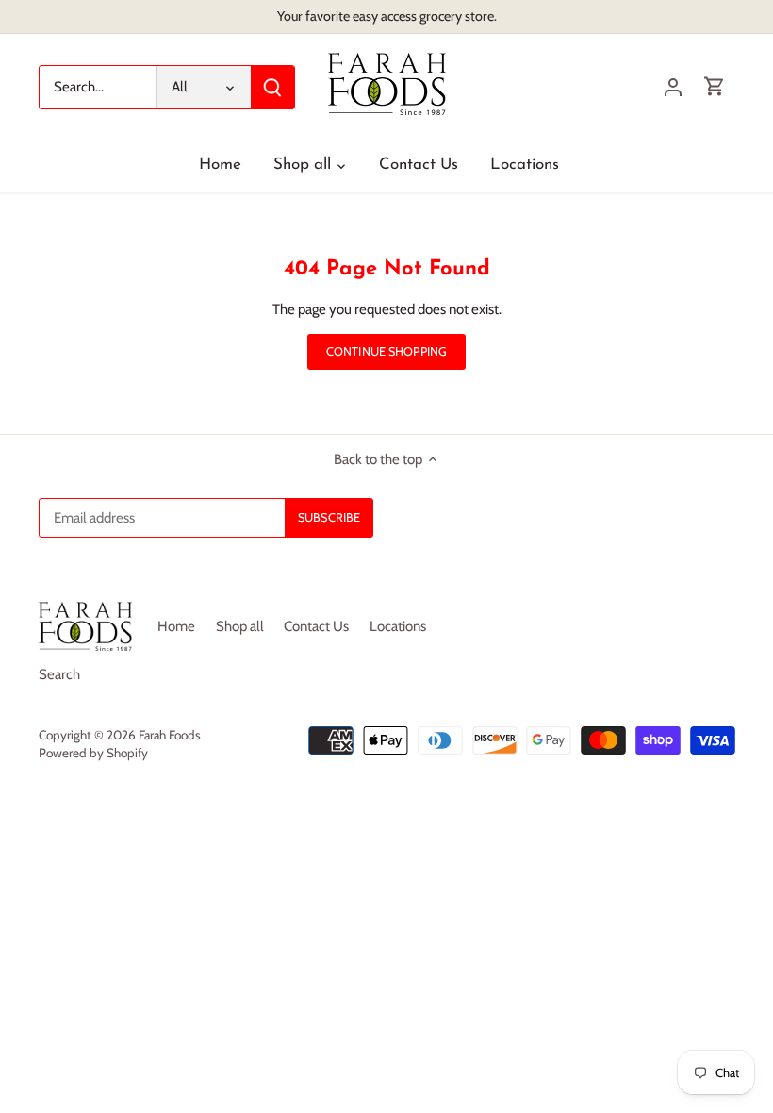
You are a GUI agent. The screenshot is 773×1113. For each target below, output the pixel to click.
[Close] (710, 816)
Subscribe (648, 989)
